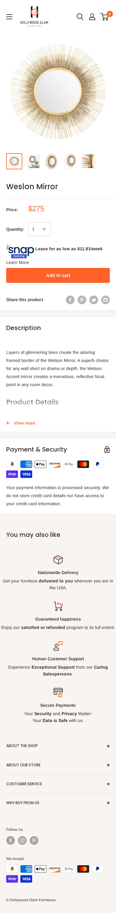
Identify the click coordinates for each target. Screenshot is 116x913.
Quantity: (15, 229)
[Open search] (80, 16)
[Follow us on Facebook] (10, 840)
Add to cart (58, 275)
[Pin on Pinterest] (82, 299)
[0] (105, 16)
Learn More (17, 262)
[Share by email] (105, 299)
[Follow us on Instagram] (22, 840)
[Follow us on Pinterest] (34, 840)
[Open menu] (9, 16)
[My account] (92, 16)
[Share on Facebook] (70, 299)
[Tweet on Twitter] (93, 299)
